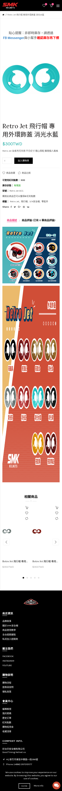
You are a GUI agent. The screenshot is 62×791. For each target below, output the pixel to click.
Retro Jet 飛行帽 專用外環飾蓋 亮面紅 (46, 561)
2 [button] (27, 578)
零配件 (44, 201)
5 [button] (38, 578)
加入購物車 (23, 160)
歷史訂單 (6, 718)
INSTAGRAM (8, 661)
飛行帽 (24, 201)
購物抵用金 (8, 727)
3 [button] (31, 578)
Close (24, 786)
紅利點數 (6, 722)
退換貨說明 (8, 687)
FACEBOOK (8, 656)
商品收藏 (10, 173)
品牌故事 (6, 621)
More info (38, 785)
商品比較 (26, 173)
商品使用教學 (9, 630)
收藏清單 (6, 731)
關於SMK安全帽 (10, 625)
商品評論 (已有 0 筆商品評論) (38, 220)
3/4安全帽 (34, 201)
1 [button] (23, 578)
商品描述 (12, 220)
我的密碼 (6, 713)
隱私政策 (6, 691)
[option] (16, 538)
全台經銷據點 (9, 634)
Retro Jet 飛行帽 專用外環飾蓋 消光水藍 (25, 15)
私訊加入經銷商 (10, 639)
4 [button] (35, 578)
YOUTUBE (7, 665)
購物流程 (6, 682)
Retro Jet (14, 201)
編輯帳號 (6, 709)
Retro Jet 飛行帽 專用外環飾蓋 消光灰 (16, 561)
